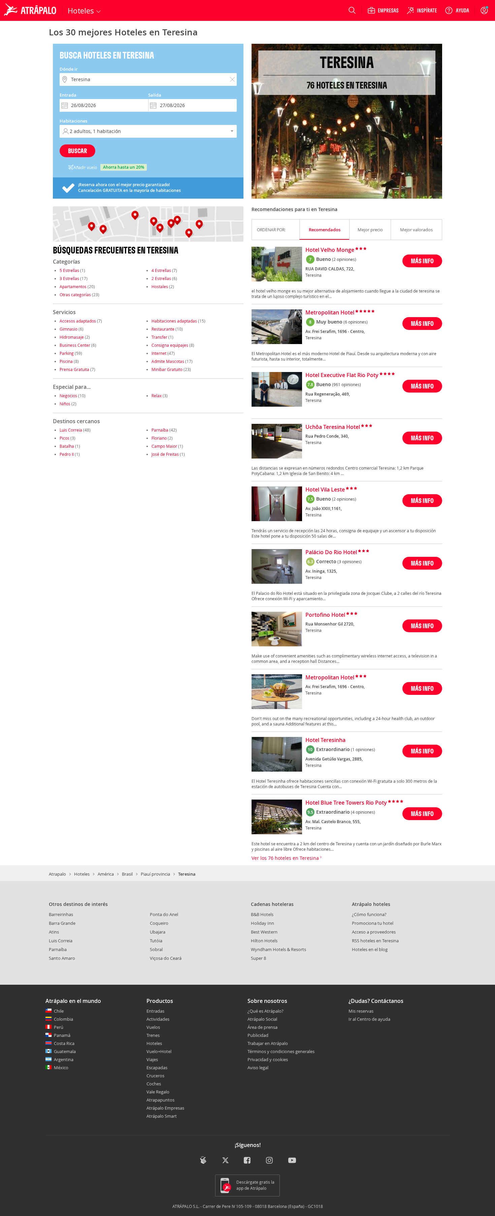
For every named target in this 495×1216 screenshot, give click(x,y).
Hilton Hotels (264, 941)
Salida (154, 95)
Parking (67, 353)
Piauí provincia (155, 874)
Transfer (159, 337)
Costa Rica (64, 1043)
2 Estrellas (161, 278)
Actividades (157, 1019)
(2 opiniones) (344, 259)
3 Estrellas (69, 278)
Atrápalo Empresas (165, 1108)
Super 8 (258, 958)
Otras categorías (75, 294)
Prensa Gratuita (74, 369)
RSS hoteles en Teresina (375, 941)
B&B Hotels (262, 914)
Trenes (153, 1035)
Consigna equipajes (170, 345)
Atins (54, 932)
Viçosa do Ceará (166, 958)
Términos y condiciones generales (281, 1051)
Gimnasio (68, 329)
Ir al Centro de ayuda (369, 1019)
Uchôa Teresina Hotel (332, 427)
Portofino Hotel (325, 615)
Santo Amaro (62, 958)
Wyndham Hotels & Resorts (278, 949)
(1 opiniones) (363, 749)
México (61, 1068)
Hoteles (82, 874)
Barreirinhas (61, 914)
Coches (153, 1084)
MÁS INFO (422, 261)
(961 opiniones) (346, 384)
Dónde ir (69, 69)
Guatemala (65, 1051)
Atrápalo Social (262, 1019)
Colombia (63, 1019)
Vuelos (153, 1027)
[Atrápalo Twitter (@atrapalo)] (225, 1160)
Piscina (66, 361)
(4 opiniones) (363, 812)
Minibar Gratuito (167, 369)
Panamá (62, 1035)
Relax (157, 395)
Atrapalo (57, 874)
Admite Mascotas (168, 361)
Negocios (68, 395)
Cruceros (155, 1076)
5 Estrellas (69, 270)
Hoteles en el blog (370, 949)
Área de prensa (262, 1027)
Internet (159, 353)
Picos (64, 438)
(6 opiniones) (355, 322)
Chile (59, 1011)
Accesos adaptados (78, 321)
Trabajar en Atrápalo (268, 1043)
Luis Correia (71, 430)
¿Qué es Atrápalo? (266, 1011)
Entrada (68, 95)
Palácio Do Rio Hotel (331, 552)
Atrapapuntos (160, 1100)
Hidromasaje (72, 337)
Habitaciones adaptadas (174, 321)
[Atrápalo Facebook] (248, 1160)
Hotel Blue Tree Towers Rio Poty (346, 803)
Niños (65, 403)
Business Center (75, 345)
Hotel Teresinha (325, 740)
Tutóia (156, 941)
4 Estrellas (161, 270)
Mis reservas (361, 1011)
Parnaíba (160, 430)
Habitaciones (73, 121)
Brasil (127, 874)
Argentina (63, 1059)
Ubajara (157, 932)
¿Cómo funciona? (369, 914)
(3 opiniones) (349, 561)
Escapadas (156, 1068)
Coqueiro (159, 923)
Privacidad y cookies (268, 1059)
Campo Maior (164, 446)
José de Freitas (165, 454)
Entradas (155, 1011)
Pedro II (67, 454)
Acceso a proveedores (374, 932)
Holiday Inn (262, 923)
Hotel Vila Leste (325, 489)
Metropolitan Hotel (329, 312)
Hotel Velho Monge (329, 250)
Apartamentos (73, 286)
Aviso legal (258, 1068)
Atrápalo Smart (161, 1116)
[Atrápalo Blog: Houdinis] (203, 1160)
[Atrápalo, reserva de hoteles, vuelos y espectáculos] (31, 10)
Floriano (159, 438)
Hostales (160, 286)
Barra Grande (62, 923)
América (106, 874)
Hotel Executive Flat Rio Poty (341, 375)
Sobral (156, 949)
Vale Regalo (157, 1092)
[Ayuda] (457, 10)
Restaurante (163, 329)
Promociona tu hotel (372, 923)
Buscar (77, 150)
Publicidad (258, 1035)
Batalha (67, 446)
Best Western (264, 932)
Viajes (152, 1059)
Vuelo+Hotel (158, 1051)
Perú (58, 1027)
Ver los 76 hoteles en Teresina (286, 858)
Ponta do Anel (164, 914)
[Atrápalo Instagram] (270, 1160)
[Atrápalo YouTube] (292, 1160)
